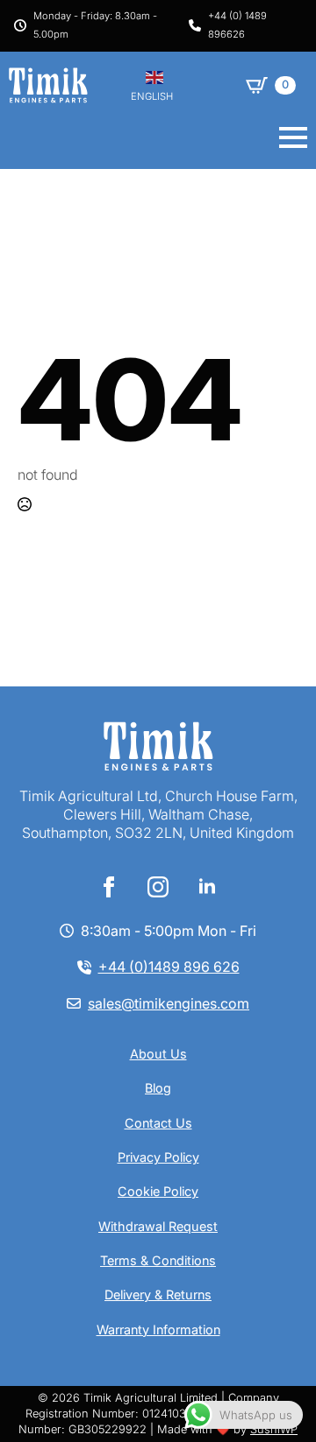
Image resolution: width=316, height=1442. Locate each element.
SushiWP (274, 1429)
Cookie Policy (158, 1191)
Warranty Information (158, 1329)
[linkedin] (207, 887)
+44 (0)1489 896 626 (169, 966)
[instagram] (158, 887)
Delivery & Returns (158, 1294)
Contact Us (158, 1122)
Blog (158, 1087)
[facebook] (109, 887)
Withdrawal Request (158, 1226)
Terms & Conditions (158, 1260)
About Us (158, 1053)
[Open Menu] (293, 137)
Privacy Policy (158, 1157)
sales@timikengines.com (168, 1003)
